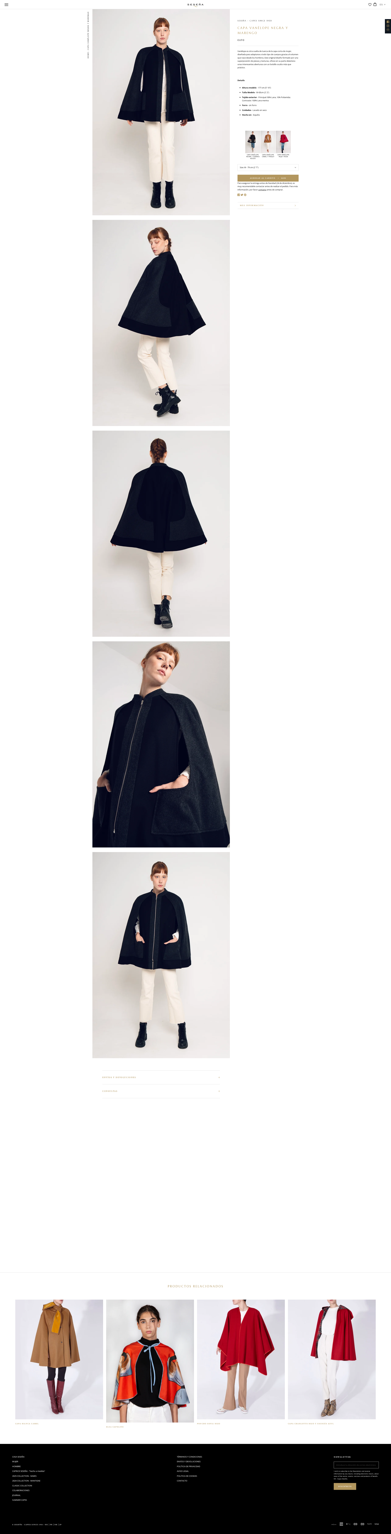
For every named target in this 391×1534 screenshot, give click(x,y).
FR (51, 1525)
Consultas (109, 1091)
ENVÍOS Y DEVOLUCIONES (119, 1077)
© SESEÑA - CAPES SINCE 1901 (28, 1525)
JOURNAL (16, 1495)
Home (88, 55)
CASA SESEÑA (18, 1456)
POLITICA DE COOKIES (187, 1476)
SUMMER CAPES (19, 1500)
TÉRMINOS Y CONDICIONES (189, 1456)
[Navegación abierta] (6, 4)
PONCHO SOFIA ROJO (208, 1424)
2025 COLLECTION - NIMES (24, 1476)
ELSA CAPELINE (115, 1427)
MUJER (15, 1461)
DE (46, 1525)
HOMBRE (16, 1466)
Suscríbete (345, 1486)
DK (56, 1525)
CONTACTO (182, 1480)
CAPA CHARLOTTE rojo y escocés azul (311, 1424)
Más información (252, 205)
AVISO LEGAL (183, 1471)
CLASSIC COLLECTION (22, 1485)
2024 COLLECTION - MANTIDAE (26, 1480)
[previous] (233, 142)
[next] (302, 142)
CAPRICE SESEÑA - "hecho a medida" (28, 1471)
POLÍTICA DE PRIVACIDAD (188, 1466)
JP (60, 1525)
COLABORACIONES (20, 1490)
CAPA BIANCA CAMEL (27, 1424)
